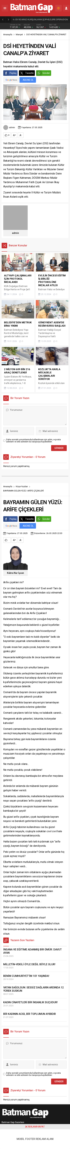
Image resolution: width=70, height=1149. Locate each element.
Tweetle (29, 73)
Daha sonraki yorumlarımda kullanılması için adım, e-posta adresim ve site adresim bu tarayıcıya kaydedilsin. (33, 440)
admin (12, 127)
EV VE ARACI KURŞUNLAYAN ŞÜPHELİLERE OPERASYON (41, 19)
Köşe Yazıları (22, 486)
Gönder (46, 73)
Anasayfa (7, 34)
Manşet (19, 34)
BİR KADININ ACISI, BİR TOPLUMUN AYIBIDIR (29, 1013)
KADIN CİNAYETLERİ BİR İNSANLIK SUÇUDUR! (30, 1002)
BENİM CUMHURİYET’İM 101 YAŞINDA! (26, 975)
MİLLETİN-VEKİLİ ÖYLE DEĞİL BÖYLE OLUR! (29, 964)
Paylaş (13, 73)
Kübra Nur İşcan (15, 573)
